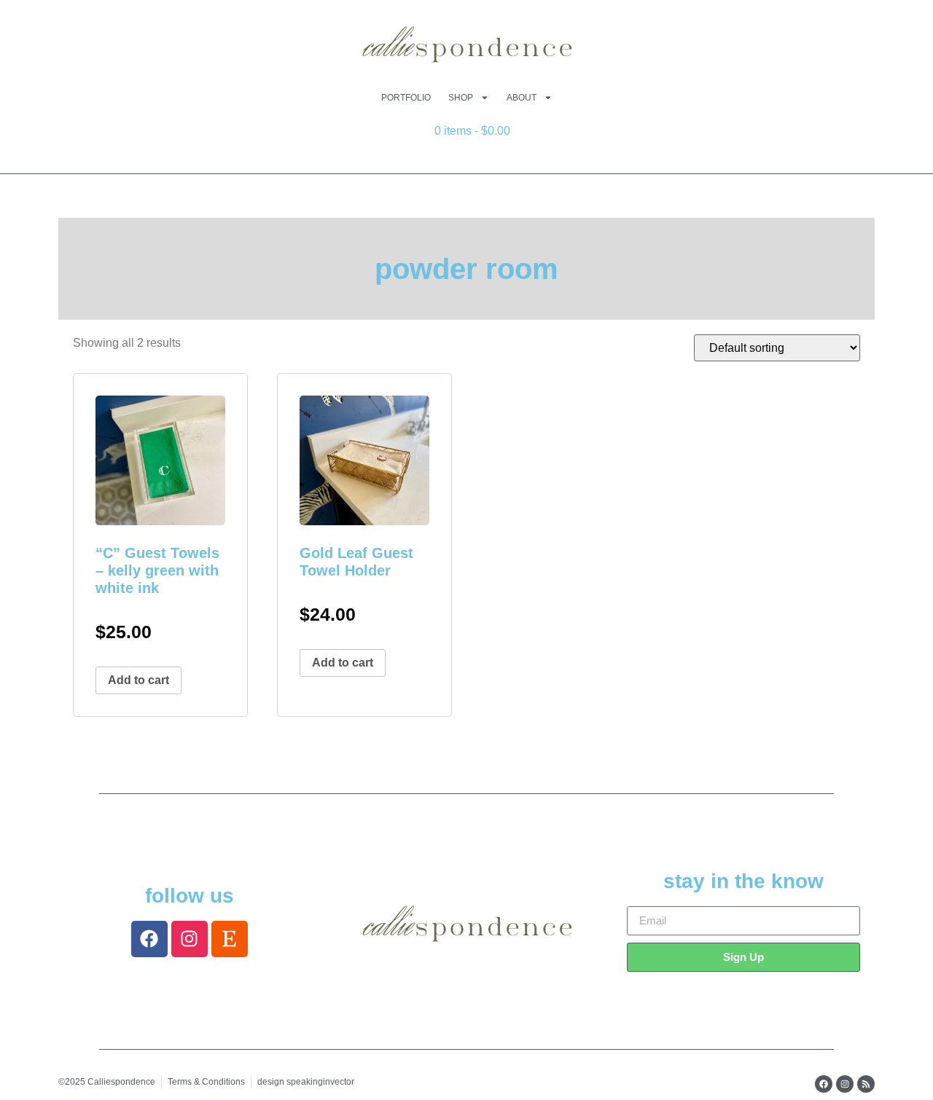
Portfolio (406, 98)
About (521, 98)
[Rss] (866, 1084)
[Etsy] (229, 939)
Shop (460, 98)
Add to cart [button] (138, 680)
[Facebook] (149, 939)
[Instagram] (189, 939)
